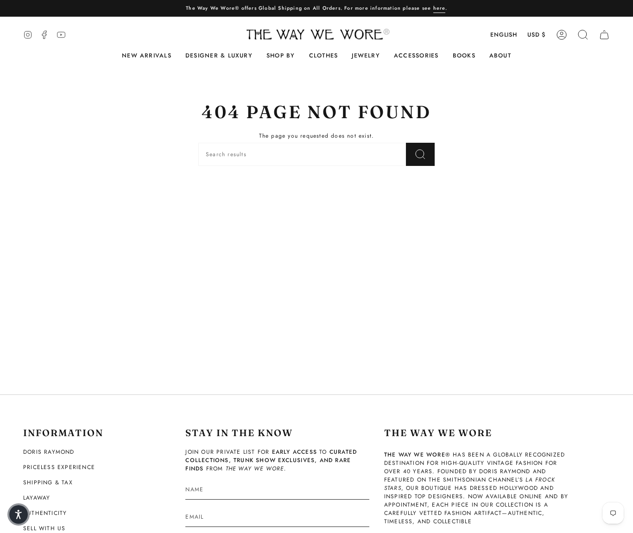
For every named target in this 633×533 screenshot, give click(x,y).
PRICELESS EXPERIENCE (59, 467)
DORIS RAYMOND (49, 452)
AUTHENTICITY (45, 513)
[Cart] (604, 35)
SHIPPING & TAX (48, 482)
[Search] (420, 154)
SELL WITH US (44, 528)
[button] (219, 55)
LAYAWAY (36, 498)
